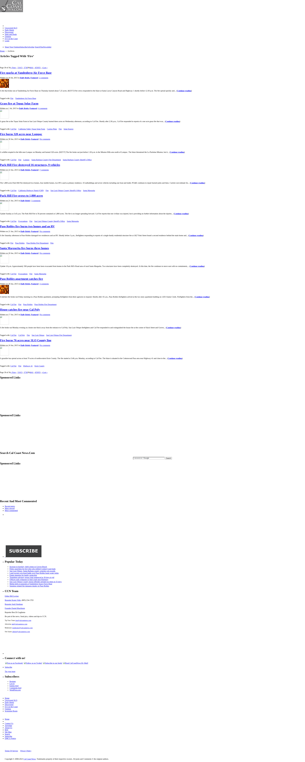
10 (19, 68)
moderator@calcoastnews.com (22, 628)
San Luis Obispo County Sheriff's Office (66, 191)
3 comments (35, 201)
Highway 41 (28, 366)
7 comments (44, 170)
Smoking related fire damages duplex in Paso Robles (29, 586)
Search (37, 47)
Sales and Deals (11, 34)
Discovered (9, 32)
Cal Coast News (29, 759)
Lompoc (26, 160)
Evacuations (23, 221)
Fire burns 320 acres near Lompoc (21, 134)
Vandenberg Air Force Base (25, 98)
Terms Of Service (11, 751)
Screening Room (11, 711)
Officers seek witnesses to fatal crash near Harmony (29, 580)
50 (38, 68)
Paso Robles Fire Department (37, 243)
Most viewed (10, 508)
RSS (6, 730)
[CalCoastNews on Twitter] (33, 663)
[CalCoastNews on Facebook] (14, 663)
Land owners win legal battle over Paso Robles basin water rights (34, 573)
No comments (45, 139)
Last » (45, 68)
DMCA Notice (10, 738)
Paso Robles (20, 243)
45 (36, 68)
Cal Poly (21, 335)
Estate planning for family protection (23, 575)
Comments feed (15, 688)
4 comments (42, 108)
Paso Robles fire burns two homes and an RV (27, 226)
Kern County (39, 366)
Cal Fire (13, 129)
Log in (12, 684)
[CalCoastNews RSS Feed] (52, 663)
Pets (51, 243)
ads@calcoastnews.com (19, 624)
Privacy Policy (25, 751)
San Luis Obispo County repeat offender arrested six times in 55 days (36, 582)
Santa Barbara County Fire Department (46, 160)
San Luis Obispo (38, 335)
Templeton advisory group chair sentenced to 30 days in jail (32, 577)
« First (12, 68)
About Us (8, 728)
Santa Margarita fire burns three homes (24, 248)
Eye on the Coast (11, 39)
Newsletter (47, 47)
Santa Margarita (89, 191)
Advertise (30, 47)
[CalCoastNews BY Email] (75, 663)
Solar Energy (69, 129)
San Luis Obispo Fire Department (59, 335)
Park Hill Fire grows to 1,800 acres (21, 195)
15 (21, 68)
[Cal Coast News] (11, 11)
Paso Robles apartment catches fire (21, 278)
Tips (41, 47)
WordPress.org (15, 690)
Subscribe (23, 47)
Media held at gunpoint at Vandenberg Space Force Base (31, 584)
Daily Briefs (9, 30)
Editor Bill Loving (12, 596)
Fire (11, 98)
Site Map (8, 732)
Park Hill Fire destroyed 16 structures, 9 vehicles (30, 164)
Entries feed (14, 686)
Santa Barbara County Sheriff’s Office (77, 160)
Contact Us (9, 723)
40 (30, 68)
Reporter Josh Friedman (14, 604)
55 (40, 68)
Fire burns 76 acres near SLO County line (25, 340)
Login (7, 41)
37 (25, 68)
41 (32, 68)
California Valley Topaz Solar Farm (31, 129)
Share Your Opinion (12, 47)
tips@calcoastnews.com (23, 620)
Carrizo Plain (52, 129)
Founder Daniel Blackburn (15, 608)
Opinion (8, 37)
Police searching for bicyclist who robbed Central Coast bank (33, 569)
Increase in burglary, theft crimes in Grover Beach (28, 567)
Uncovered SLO (11, 28)
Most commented (11, 511)
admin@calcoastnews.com (21, 632)
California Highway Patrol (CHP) (31, 191)
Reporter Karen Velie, (13, 600)
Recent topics (10, 506)
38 (27, 68)
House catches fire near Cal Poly (20, 309)
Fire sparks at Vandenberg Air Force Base (26, 72)
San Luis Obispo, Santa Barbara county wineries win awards (32, 571)
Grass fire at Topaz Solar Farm (19, 103)
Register (13, 681)
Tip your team (10, 671)
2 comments (43, 78)
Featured (34, 78)
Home (7, 26)
